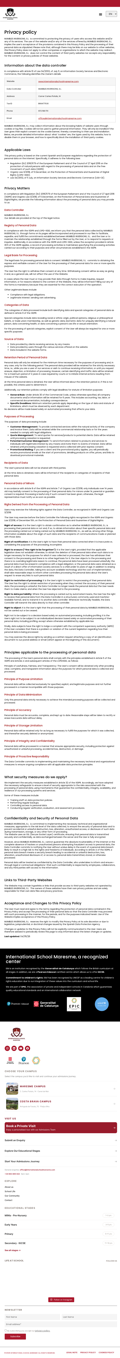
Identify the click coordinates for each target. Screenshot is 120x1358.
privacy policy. (42, 1330)
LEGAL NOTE (71, 1352)
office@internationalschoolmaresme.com (60, 118)
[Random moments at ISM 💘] (23, 1268)
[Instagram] (7, 1048)
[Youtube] (20, 1048)
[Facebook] (27, 1048)
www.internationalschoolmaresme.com (58, 81)
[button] (100, 14)
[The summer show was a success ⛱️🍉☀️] (23, 1277)
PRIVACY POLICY (88, 1352)
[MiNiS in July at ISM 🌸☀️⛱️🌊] (98, 1268)
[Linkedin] (14, 1048)
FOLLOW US (111, 1261)
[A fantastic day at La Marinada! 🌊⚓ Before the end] (98, 1284)
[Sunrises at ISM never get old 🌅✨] (60, 1269)
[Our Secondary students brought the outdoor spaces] (60, 1284)
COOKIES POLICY (106, 1352)
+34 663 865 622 (12, 1174)
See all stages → (13, 1250)
